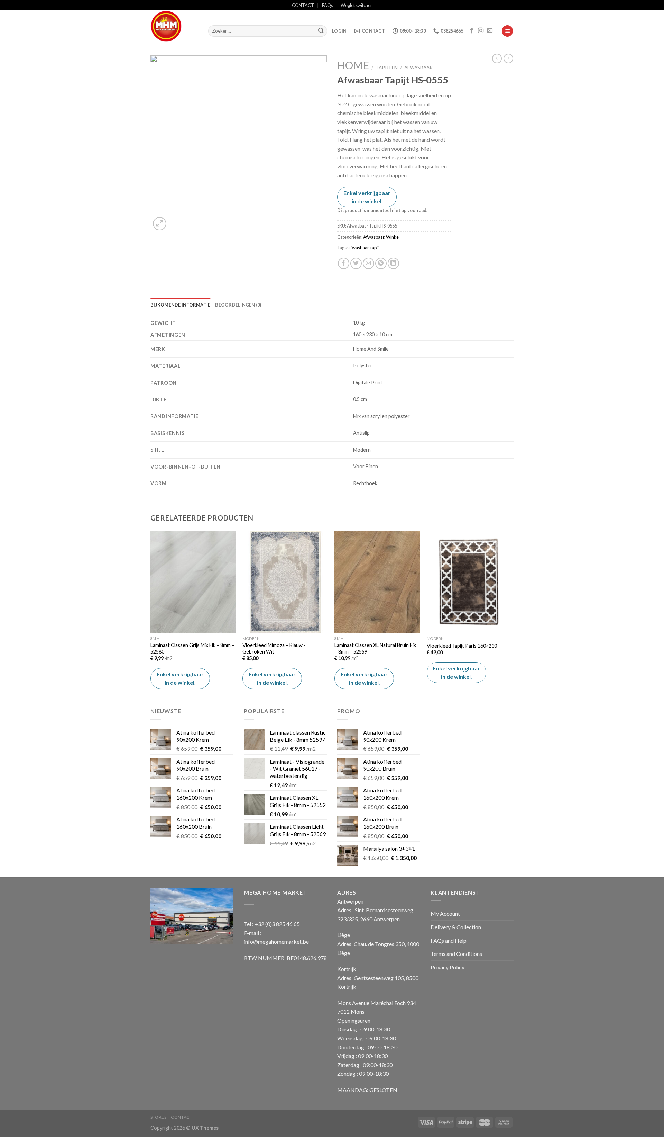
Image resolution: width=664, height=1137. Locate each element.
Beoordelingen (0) (238, 305)
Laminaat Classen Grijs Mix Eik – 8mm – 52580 (192, 648)
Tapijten (387, 67)
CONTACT (303, 5)
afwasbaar (358, 247)
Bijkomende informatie (180, 305)
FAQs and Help (449, 940)
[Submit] (321, 31)
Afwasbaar (418, 67)
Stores (158, 1117)
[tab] (180, 305)
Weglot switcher (356, 5)
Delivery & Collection (456, 927)
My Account (445, 913)
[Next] (511, 612)
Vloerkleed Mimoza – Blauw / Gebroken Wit (273, 648)
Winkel (393, 237)
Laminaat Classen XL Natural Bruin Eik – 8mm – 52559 (375, 648)
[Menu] (507, 31)
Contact (181, 1117)
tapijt (375, 247)
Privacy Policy (447, 967)
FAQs (327, 5)
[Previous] (151, 612)
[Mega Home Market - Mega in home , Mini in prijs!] (174, 26)
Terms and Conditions (456, 953)
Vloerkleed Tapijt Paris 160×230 (462, 646)
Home (353, 65)
